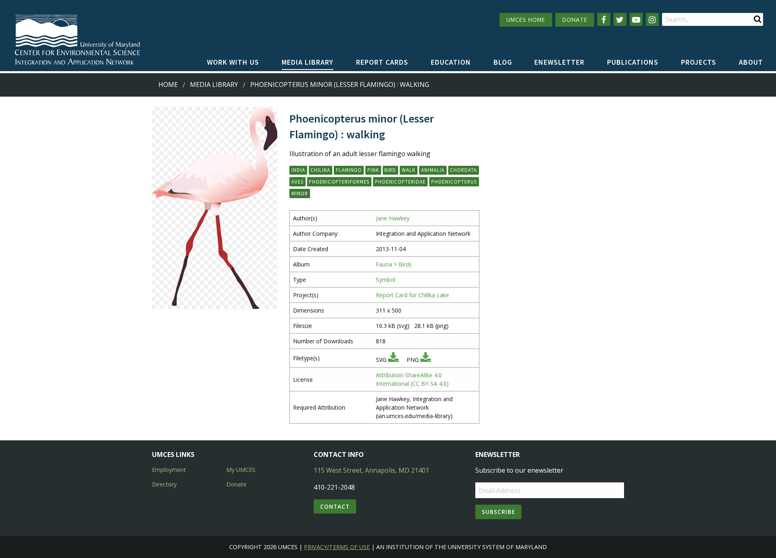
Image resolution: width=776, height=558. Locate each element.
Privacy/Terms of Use (337, 547)
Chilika (320, 170)
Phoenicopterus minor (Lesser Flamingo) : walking (339, 84)
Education (451, 62)
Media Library (307, 62)
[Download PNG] (425, 360)
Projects (698, 62)
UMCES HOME (525, 19)
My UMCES (240, 469)
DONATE (574, 19)
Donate (236, 484)
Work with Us (233, 62)
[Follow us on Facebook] (603, 19)
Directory (164, 484)
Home (168, 84)
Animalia (433, 170)
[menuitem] (233, 62)
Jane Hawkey (392, 218)
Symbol (385, 279)
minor (299, 193)
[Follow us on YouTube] (636, 19)
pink (373, 170)
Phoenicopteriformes (339, 181)
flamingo (349, 170)
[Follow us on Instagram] (652, 19)
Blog (502, 62)
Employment (169, 469)
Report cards (382, 62)
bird (390, 170)
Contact (335, 506)
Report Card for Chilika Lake (412, 295)
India (298, 170)
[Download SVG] (393, 360)
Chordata (463, 170)
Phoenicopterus (454, 181)
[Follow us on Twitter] (620, 19)
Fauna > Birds (394, 264)
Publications (632, 62)
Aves (297, 181)
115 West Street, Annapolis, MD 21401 (371, 470)
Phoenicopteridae (400, 181)
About (751, 62)
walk (408, 170)
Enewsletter (559, 62)
